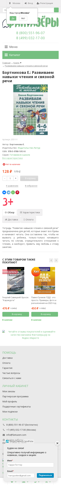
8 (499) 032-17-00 (30, 37)
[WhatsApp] (13, 192)
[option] (15, 294)
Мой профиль (9, 401)
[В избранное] (27, 319)
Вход (30, 3)
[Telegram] (8, 192)
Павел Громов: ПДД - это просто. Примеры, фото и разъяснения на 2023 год (43, 300)
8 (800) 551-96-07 (30, 32)
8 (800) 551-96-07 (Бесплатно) (22, 424)
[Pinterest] (17, 192)
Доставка (7, 357)
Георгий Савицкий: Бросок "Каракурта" (15, 299)
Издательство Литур (29, 147)
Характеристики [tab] (31, 212)
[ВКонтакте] (4, 192)
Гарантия (7, 367)
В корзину (17, 314)
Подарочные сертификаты (16, 406)
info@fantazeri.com (16, 434)
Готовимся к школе (20, 154)
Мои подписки (10, 411)
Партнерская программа (15, 396)
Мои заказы (8, 391)
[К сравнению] (22, 319)
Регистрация (46, 3)
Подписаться (45, 475)
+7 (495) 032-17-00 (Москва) (21, 429)
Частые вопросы (11, 372)
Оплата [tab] (29, 219)
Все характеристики (12, 158)
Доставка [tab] (13, 219)
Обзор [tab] (11, 212)
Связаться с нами (11, 378)
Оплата (6, 362)
